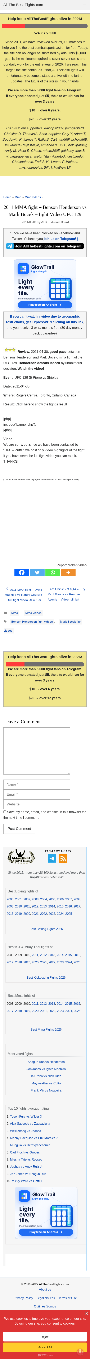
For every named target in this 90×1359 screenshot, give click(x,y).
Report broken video (72, 565)
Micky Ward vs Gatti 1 (27, 1181)
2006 (60, 899)
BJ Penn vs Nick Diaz (46, 1076)
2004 (43, 899)
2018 (10, 913)
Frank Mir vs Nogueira (46, 1090)
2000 (10, 899)
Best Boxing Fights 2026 (46, 929)
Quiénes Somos (45, 1306)
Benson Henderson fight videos (32, 621)
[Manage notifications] (80, 1352)
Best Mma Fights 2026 (46, 1029)
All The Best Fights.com (23, 5)
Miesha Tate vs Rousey (26, 1159)
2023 (52, 913)
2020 (26, 913)
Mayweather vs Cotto (46, 1083)
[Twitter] (37, 572)
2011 (26, 906)
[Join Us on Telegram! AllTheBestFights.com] (45, 248)
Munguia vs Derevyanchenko (30, 1145)
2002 (26, 899)
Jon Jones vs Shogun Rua (28, 1174)
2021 (35, 913)
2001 (18, 899)
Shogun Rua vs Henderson (46, 1062)
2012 (35, 906)
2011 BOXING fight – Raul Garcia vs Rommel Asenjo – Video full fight (64, 594)
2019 (18, 913)
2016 (68, 906)
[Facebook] (21, 572)
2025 (68, 913)
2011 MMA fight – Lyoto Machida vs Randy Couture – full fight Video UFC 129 (23, 595)
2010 (18, 906)
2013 (43, 906)
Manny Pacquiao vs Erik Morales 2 (34, 1138)
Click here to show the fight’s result (35, 404)
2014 (51, 906)
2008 (77, 899)
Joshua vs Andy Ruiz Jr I (27, 1166)
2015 (60, 906)
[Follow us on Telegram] (52, 861)
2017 (76, 906)
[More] (68, 572)
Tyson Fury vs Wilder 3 (26, 1116)
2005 (52, 899)
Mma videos (33, 197)
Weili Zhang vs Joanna (25, 1131)
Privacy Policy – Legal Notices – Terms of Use (45, 1298)
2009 (10, 906)
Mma (18, 197)
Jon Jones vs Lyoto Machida (46, 1069)
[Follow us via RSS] (63, 861)
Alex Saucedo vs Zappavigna (30, 1123)
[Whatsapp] (52, 572)
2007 (68, 899)
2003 (35, 899)
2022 (43, 913)
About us (45, 1289)
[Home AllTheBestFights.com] (21, 862)
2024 (60, 913)
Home (7, 197)
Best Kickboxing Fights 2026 (46, 977)
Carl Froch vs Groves (25, 1152)
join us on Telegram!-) (61, 239)
